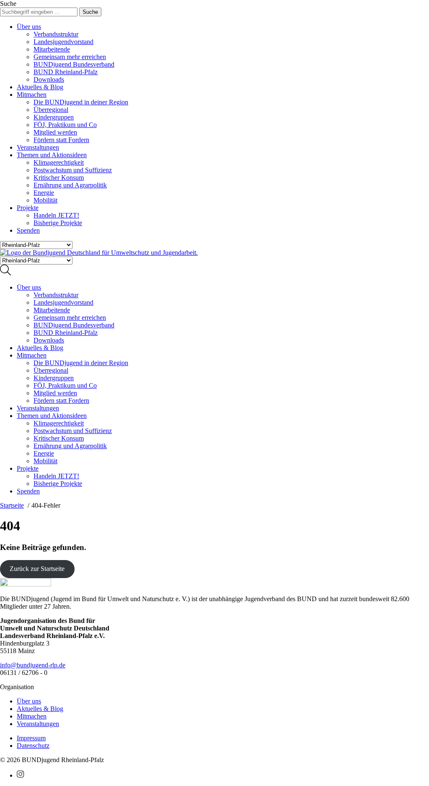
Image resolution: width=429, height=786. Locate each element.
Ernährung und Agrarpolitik (70, 185)
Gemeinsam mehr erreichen (70, 56)
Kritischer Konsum (59, 177)
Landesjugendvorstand (63, 41)
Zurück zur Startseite (37, 568)
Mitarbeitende (52, 49)
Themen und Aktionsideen (52, 154)
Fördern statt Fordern (61, 139)
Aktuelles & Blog (40, 87)
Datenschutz (33, 745)
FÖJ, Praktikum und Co (65, 124)
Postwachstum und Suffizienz (73, 170)
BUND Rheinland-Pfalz (66, 71)
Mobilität (45, 200)
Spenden (28, 230)
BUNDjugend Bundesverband (74, 64)
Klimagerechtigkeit (59, 162)
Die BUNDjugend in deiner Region (81, 102)
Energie (44, 192)
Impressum (31, 738)
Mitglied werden (55, 132)
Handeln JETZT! (56, 215)
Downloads (49, 79)
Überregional (51, 109)
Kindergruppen (54, 117)
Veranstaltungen (38, 147)
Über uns (29, 26)
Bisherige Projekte (58, 222)
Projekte (28, 207)
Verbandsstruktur (56, 34)
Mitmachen (32, 94)
